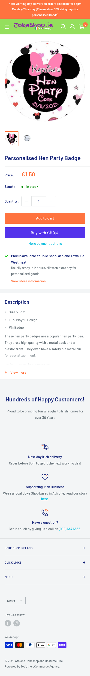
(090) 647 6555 (69, 529)
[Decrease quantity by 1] (26, 201)
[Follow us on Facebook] (8, 623)
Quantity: (12, 201)
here (44, 499)
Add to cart (45, 218)
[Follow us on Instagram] (16, 623)
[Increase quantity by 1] (51, 201)
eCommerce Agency (46, 666)
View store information (28, 281)
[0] (81, 26)
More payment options (45, 243)
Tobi (23, 666)
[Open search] (63, 26)
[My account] (72, 26)
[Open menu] (7, 27)
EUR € (11, 600)
